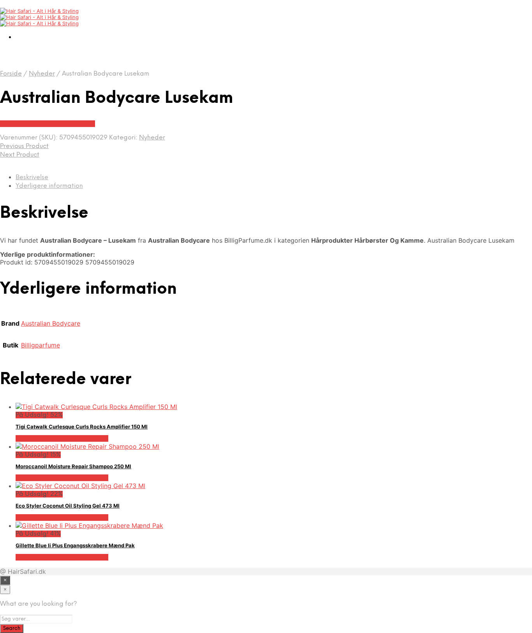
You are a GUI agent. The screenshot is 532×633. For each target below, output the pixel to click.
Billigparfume (40, 345)
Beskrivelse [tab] (32, 177)
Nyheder (42, 74)
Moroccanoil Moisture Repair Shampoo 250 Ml (73, 466)
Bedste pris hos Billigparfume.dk (47, 123)
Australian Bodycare (50, 323)
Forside (11, 74)
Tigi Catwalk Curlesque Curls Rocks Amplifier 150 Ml (82, 426)
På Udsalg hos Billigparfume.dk (62, 438)
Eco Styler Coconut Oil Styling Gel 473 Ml (68, 506)
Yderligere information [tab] (49, 186)
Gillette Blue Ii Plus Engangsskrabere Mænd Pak (75, 545)
